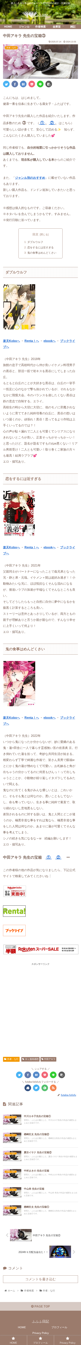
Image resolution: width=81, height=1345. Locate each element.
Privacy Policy (40, 1332)
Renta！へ (31, 340)
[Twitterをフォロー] (36, 1088)
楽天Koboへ (11, 340)
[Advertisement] (40, 1006)
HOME (22, 1327)
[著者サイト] (27, 1088)
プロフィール (59, 1327)
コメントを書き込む (40, 1279)
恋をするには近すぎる (40, 247)
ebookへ (50, 340)
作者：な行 (12, 1059)
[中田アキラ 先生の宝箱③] (23, 84)
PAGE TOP (42, 1306)
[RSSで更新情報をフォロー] (53, 1088)
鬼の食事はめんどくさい (41, 252)
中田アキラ (49, 1059)
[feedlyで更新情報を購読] (44, 1088)
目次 (35, 234)
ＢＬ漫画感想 (32, 1059)
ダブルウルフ (35, 241)
